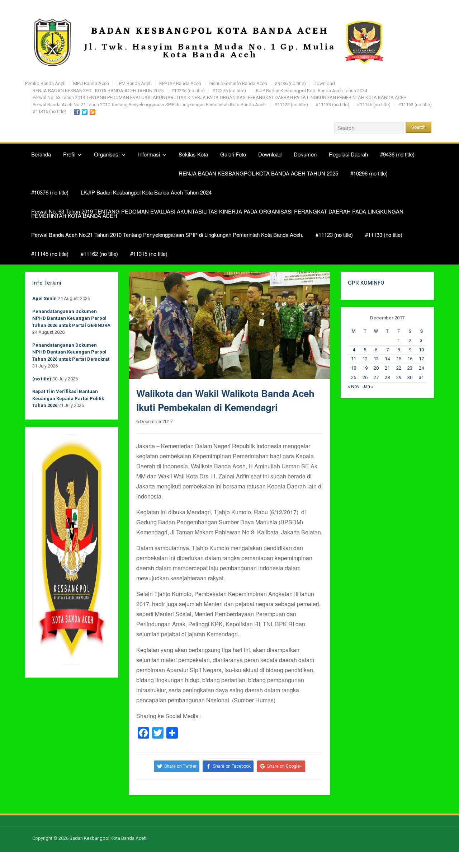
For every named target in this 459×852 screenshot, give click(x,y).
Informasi (149, 154)
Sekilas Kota (193, 154)
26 (365, 377)
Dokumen (305, 154)
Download (324, 83)
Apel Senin (44, 298)
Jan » (368, 386)
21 (387, 368)
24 (421, 368)
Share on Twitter (180, 766)
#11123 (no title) (291, 104)
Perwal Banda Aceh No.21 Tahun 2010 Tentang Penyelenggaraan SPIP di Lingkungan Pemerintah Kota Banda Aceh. (150, 104)
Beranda (41, 154)
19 (365, 368)
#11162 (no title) (415, 104)
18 (353, 368)
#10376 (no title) (229, 90)
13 (376, 358)
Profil (69, 154)
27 (376, 377)
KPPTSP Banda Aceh (180, 83)
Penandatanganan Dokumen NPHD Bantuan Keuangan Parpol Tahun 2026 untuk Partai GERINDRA (71, 318)
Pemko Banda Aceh (45, 83)
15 (398, 358)
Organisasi (106, 154)
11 (353, 358)
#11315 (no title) (49, 111)
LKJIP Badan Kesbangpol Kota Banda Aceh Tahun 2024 (310, 90)
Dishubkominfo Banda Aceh (238, 83)
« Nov (353, 386)
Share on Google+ (284, 766)
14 (387, 358)
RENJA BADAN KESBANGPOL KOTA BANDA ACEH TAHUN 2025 (98, 90)
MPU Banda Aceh (91, 83)
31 (421, 377)
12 (365, 358)
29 (398, 377)
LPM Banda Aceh (134, 83)
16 (409, 358)
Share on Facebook (232, 766)
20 (376, 368)
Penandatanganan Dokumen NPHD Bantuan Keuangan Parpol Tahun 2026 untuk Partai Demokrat (70, 352)
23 (409, 368)
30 (409, 377)
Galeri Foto (233, 154)
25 (353, 377)
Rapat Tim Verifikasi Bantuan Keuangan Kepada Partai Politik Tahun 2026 (68, 398)
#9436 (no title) (290, 83)
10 (421, 349)
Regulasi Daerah (348, 154)
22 (398, 368)
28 (387, 377)
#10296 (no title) (188, 90)
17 (421, 358)
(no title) (41, 378)
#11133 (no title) (332, 104)
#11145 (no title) (374, 104)
